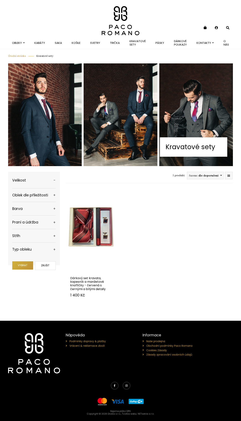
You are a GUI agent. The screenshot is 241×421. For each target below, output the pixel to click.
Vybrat (22, 265)
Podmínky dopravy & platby (87, 341)
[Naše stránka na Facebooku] (114, 385)
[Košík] (205, 27)
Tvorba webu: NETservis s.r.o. (138, 413)
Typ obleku (22, 249)
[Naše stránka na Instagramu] (126, 385)
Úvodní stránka (17, 56)
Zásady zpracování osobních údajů (169, 354)
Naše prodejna (155, 341)
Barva (17, 208)
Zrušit (45, 265)
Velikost (19, 180)
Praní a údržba (25, 222)
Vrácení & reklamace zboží (87, 346)
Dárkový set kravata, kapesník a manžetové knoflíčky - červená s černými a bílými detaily (88, 283)
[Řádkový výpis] (229, 175)
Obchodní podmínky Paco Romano (169, 346)
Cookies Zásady (156, 350)
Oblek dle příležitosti (30, 195)
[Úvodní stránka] (120, 21)
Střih (16, 235)
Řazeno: (204, 175)
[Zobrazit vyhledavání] (227, 27)
